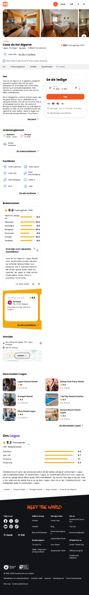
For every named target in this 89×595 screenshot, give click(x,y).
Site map (7, 584)
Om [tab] (4, 67)
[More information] (37, 250)
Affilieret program (76, 551)
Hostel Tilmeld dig (76, 545)
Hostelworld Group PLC (76, 520)
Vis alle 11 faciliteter (27, 54)
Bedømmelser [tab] (47, 67)
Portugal (13, 48)
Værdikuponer (58, 578)
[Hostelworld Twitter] (11, 521)
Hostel (6, 41)
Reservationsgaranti (58, 532)
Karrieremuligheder (76, 532)
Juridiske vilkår (37, 578)
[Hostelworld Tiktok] (17, 526)
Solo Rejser (55, 545)
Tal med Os (36, 545)
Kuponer (47, 578)
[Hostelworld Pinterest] (11, 526)
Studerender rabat (58, 551)
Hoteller (35, 526)
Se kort (22, 48)
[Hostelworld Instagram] (17, 521)
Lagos (5, 48)
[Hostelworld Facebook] (5, 521)
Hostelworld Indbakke (74, 556)
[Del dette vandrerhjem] (84, 36)
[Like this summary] (33, 284)
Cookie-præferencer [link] (20, 584)
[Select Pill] (55, 4)
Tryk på (72, 526)
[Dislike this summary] (39, 284)
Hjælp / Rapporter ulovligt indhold (39, 550)
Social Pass (55, 520)
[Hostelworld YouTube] (5, 526)
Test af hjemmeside (73, 578)
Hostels (35, 520)
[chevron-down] (28, 444)
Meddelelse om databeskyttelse (16, 578)
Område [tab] (33, 67)
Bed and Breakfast (39, 532)
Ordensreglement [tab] (18, 67)
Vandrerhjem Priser (58, 539)
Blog (52, 526)
